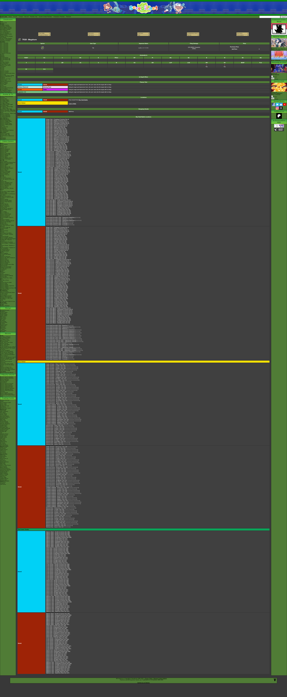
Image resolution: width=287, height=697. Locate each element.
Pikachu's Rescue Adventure (7, 378)
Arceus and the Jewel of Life (6, 352)
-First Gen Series (4, 445)
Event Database (4, 89)
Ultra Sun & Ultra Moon (5, 178)
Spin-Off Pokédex (4, 57)
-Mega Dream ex (4, 458)
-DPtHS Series (3, 441)
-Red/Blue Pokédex (4, 25)
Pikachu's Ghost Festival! (6, 384)
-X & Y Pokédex (4, 30)
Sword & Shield (3, 161)
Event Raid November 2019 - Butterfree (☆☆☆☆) (59, 325)
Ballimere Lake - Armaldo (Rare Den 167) (57, 608)
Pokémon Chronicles (5, 114)
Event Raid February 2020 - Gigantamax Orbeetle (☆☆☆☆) (62, 344)
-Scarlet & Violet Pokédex (6, 38)
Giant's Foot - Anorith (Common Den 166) (57, 580)
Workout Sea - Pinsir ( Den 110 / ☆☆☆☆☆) (58, 442)
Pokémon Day (3, 80)
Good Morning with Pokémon (7, 130)
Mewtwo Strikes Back (5, 338)
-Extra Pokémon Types (5, 402)
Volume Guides (3, 315)
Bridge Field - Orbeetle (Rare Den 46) (56, 145)
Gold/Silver (2, 272)
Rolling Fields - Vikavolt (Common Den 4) (57, 173)
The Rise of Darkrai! (5, 350)
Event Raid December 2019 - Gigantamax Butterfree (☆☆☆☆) (63, 331)
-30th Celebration (4, 411)
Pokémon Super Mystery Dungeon (6, 202)
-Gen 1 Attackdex (4, 43)
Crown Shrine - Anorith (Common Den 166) (57, 564)
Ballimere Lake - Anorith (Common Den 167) (58, 666)
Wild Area (71, 111)
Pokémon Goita (3, 303)
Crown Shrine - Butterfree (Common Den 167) (58, 646)
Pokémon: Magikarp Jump (6, 182)
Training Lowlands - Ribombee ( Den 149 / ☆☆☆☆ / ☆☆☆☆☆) (63, 421)
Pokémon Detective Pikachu (6, 372)
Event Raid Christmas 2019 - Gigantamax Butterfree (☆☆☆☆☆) (63, 335)
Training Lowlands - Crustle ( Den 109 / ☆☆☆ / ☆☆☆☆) (61, 406)
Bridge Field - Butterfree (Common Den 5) (57, 138)
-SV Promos (3, 448)
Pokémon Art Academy (5, 196)
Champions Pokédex (59, 16)
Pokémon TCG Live (4, 174)
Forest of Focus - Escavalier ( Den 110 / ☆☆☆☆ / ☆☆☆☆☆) (63, 400)
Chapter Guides (3, 314)
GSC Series (3, 319)
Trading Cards (8, 398)
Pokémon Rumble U (5, 216)
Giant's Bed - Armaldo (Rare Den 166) (56, 628)
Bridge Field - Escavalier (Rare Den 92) (56, 132)
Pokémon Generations (5, 120)
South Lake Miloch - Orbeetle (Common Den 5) (59, 206)
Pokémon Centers (4, 72)
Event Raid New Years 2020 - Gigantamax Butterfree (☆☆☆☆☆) (64, 338)
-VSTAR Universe (4, 478)
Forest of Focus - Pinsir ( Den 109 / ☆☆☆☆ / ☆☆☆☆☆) (61, 390)
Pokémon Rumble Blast (5, 221)
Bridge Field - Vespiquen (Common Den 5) (57, 141)
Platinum (2, 232)
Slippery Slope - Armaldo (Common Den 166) (58, 536)
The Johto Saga (4, 102)
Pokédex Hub (33, 16)
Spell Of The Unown (5, 340)
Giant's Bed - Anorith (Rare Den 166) (56, 626)
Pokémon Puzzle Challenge (6, 275)
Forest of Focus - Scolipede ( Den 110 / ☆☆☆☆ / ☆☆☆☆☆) (62, 397)
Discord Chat (3, 86)
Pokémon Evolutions (5, 122)
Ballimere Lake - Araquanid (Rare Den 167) (57, 606)
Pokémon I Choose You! (5, 367)
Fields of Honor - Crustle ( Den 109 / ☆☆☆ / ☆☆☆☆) (60, 365)
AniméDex (2, 97)
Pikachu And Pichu (4, 379)
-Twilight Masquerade (5, 428)
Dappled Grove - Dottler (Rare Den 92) (56, 159)
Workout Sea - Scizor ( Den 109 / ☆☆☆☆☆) (58, 434)
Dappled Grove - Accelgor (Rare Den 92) (57, 273)
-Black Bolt (2, 419)
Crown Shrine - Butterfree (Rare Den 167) (57, 575)
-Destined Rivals (4, 421)
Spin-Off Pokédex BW (5, 59)
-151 (1, 432)
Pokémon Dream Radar (5, 214)
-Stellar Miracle (3, 472)
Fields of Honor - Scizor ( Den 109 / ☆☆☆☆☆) (59, 372)
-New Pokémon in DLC (5, 91)
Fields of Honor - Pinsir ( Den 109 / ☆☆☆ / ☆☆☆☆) (60, 364)
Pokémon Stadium (4, 286)
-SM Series (2, 438)
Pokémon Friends (4, 151)
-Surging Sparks (4, 424)
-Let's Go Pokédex (4, 33)
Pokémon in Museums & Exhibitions (6, 77)
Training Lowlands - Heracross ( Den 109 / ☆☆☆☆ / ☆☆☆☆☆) (63, 493)
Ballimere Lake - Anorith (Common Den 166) (58, 596)
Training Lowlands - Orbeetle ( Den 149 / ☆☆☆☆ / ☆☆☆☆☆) (63, 418)
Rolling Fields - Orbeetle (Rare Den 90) (56, 185)
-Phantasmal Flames (5, 417)
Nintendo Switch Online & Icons (7, 301)
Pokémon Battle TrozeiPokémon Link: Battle (7, 194)
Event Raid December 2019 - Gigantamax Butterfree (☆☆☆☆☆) (63, 332)
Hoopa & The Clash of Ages (6, 363)
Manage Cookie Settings (160, 678)
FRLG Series (3, 321)
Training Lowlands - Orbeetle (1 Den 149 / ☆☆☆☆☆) (60, 423)
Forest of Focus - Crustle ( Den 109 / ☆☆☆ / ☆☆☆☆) (61, 386)
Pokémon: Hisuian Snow (6, 123)
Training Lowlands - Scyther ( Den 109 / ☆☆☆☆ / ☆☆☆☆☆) (63, 407)
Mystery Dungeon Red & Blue (7, 264)
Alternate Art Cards (4, 405)
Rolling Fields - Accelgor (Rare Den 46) (56, 289)
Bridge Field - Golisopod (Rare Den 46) (56, 147)
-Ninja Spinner (3, 456)
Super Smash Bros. (4, 289)
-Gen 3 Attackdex (4, 45)
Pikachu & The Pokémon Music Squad (7, 395)
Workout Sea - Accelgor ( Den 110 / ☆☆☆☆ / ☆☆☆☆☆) (61, 439)
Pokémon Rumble (4, 236)
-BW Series (2, 440)
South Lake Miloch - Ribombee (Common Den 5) (59, 204)
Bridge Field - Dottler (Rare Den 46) (55, 143)
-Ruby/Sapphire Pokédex (6, 27)
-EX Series (2, 442)
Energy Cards (3, 404)
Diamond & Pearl (4, 230)
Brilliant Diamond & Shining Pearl (7, 162)
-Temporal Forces (4, 429)
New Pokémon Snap (5, 172)
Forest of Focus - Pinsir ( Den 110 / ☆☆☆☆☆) (59, 402)
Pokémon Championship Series (7, 73)
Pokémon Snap (3, 283)
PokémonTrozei (3, 265)
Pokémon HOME (4, 164)
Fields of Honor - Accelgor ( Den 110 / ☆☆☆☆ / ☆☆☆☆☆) (62, 378)
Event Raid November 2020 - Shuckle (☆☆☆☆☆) (59, 222)
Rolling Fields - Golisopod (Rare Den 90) (57, 188)
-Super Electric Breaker (5, 469)
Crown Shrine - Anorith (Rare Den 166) (56, 638)
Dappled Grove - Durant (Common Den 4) (57, 158)
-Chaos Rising (3, 413)
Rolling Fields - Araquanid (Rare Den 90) (57, 186)
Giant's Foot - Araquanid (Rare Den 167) (57, 589)
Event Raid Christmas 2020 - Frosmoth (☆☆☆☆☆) (60, 224)
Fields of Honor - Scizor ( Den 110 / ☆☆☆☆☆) (59, 383)
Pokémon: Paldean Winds (6, 124)
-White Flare (3, 420)
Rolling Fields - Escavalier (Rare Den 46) (57, 181)
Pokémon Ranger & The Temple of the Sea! (7, 348)
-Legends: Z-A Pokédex (5, 39)
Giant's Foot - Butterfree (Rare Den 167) (57, 591)
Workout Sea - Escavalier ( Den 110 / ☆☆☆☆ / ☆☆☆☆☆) (62, 441)
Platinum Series (3, 324)
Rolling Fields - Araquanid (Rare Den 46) (57, 178)
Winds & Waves (4, 144)
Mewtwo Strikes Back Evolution (7, 369)
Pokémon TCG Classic (5, 408)
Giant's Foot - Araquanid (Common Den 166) (58, 585)
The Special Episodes (5, 115)
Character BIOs (3, 312)
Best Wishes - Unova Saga (6, 106)
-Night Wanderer (4, 473)
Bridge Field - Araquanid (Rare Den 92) (56, 130)
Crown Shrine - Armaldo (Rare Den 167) (57, 576)
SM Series (2, 331)
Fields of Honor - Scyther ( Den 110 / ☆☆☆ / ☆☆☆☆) (61, 374)
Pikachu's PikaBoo (4, 380)
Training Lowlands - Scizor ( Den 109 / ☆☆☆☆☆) (59, 413)
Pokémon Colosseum (5, 256)
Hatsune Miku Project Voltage (7, 75)
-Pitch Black (3, 412)
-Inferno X (2, 459)
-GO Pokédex (3, 37)
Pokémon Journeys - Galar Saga (7, 110)
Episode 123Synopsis (275, 75)
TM (93, 48)
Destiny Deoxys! (4, 345)
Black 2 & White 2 (4, 212)
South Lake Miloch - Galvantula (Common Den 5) (59, 201)
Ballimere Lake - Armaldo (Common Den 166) (58, 600)
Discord (26, 16)
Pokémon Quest (4, 187)
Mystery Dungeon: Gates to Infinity (6, 218)
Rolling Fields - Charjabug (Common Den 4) (58, 167)
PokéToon (2, 125)
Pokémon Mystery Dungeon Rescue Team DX (6, 169)
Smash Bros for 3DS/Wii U (6, 208)
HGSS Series (3, 325)
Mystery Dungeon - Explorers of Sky (7, 244)
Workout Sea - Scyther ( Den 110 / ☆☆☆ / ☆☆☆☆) (60, 435)
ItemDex (2, 54)
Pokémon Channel (4, 260)
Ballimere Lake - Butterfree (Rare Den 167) (57, 607)
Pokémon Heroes (4, 343)
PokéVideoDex (3, 129)
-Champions (3, 66)
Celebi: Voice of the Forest (6, 342)
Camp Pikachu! (3, 381)
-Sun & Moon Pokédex (5, 31)
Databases (8, 20)
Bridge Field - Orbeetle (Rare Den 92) (56, 128)
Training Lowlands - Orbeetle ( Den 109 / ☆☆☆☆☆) (60, 412)
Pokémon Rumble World (5, 200)
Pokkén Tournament (4, 206)
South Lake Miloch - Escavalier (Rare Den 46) (58, 213)
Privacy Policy (149, 678)
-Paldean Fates (3, 430)
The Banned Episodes (5, 116)
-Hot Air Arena (3, 466)
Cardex (1, 61)
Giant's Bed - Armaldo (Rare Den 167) (56, 560)
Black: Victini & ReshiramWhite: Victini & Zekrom (7, 355)
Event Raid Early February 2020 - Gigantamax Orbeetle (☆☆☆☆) (64, 340)
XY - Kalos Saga (4, 107)
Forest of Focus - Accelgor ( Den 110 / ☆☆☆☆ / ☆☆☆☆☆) (62, 399)
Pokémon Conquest (4, 219)
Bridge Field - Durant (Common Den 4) (56, 126)
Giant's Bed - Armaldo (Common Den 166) (57, 552)
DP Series (2, 323)
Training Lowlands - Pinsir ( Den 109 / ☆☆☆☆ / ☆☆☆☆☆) (62, 410)
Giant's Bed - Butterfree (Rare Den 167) (57, 559)
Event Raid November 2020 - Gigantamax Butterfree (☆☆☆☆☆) (63, 220)
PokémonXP (3, 74)
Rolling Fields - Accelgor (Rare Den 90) (56, 297)
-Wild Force (2, 476)
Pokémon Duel (3, 207)
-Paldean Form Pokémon (6, 92)
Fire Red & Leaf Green (5, 254)
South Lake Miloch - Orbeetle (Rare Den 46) (58, 209)
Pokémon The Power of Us (6, 368)
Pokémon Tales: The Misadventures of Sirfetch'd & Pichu (7, 135)
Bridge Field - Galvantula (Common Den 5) (57, 136)
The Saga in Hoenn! (4, 103)
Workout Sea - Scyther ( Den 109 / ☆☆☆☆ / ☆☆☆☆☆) (61, 428)
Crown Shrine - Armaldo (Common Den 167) (58, 647)
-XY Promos (3, 451)
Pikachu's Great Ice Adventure (7, 388)
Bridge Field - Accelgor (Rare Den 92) (56, 240)
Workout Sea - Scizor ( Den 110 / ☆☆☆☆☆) (58, 444)
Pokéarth (68, 16)
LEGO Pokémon (4, 82)
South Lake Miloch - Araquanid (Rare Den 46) (58, 210)
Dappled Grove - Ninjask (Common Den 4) (57, 153)
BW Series (2, 327)
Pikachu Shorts (8, 375)
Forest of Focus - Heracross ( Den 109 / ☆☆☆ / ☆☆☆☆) (62, 467)
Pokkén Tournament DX (5, 184)
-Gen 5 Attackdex (4, 47)
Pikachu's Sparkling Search (6, 389)
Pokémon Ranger (4, 263)
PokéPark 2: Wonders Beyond (7, 220)
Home (10, 16)
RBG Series (3, 316)
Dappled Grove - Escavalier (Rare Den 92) (57, 165)
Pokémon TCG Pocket (5, 159)
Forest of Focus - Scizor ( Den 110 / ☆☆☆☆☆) (59, 403)
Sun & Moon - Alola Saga (6, 108)
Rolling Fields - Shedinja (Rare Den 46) (56, 182)
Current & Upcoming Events (6, 87)
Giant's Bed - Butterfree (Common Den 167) (58, 634)
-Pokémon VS (3, 479)
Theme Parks (3, 84)
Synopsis (275, 96)
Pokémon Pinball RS (5, 262)
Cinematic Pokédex (4, 62)
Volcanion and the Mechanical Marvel (7, 365)
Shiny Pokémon (3, 117)
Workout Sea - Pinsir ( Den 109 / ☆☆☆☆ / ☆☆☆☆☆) (61, 431)
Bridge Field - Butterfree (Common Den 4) (57, 122)
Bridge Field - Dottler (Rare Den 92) (55, 127)
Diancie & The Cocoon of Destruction (6, 362)
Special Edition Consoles (6, 295)
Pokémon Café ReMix (5, 153)
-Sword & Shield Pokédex (6, 34)
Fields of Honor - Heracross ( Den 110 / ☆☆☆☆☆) (60, 464)
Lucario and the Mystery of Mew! (8, 346)
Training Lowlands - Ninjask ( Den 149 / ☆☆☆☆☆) (60, 422)
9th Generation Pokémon (6, 90)
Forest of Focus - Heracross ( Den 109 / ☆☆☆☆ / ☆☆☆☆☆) (63, 473)
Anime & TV (8, 94)
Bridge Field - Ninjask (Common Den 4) (56, 120)
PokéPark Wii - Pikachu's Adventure (6, 240)
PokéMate (2, 270)
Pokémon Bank (3, 192)
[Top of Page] (275, 680)
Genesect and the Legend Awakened (6, 360)
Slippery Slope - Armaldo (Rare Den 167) (57, 544)
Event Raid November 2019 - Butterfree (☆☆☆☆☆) (60, 328)
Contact (21, 16)
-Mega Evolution (4, 418)
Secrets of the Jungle (5, 370)
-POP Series (3, 452)
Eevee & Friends (4, 392)
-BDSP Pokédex (4, 35)
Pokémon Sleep (3, 156)
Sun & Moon (3, 177)
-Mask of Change (4, 474)
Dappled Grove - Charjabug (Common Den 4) (58, 151)
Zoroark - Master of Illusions (6, 353)
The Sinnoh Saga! (4, 105)
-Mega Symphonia (4, 461)
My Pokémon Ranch (5, 249)
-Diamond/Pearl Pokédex (6, 28)
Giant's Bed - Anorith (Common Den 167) (57, 630)
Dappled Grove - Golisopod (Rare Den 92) (57, 163)
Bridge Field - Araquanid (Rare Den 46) (56, 146)
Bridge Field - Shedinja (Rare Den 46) (56, 150)
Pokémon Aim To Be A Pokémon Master (7, 112)
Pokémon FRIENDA (5, 305)
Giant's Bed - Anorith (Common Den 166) (57, 548)
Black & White (3, 211)
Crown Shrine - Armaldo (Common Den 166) (58, 568)
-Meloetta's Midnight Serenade (7, 358)
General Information (4, 310)
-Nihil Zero (2, 457)
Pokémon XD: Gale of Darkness (7, 257)
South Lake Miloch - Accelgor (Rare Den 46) (58, 321)
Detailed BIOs (3, 313)
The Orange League (4, 101)
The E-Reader (3, 268)
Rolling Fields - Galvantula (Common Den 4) (58, 171)
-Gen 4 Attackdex (4, 46)
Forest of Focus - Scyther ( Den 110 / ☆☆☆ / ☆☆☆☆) (61, 394)
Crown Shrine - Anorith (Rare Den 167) (56, 571)
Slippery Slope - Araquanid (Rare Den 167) (57, 541)
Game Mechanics (4, 63)
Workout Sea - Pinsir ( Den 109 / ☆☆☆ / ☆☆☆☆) (59, 425)
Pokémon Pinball (4, 284)
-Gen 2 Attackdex (4, 44)
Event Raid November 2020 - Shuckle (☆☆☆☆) (59, 219)
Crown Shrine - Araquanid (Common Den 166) (58, 569)
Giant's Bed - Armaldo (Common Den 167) (57, 635)
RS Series (2, 320)
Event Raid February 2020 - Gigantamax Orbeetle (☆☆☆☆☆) (63, 347)
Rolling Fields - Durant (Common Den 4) (57, 174)
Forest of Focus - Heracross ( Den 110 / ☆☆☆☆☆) (60, 484)
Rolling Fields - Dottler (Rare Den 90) (56, 184)
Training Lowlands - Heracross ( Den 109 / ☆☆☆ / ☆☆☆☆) (62, 487)
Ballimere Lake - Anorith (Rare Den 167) (57, 603)
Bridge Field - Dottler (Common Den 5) (56, 135)
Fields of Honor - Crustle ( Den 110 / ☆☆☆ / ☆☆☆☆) (60, 375)
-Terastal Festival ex (5, 468)
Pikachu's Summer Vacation (6, 377)
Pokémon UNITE (4, 155)
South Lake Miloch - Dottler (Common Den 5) (58, 200)
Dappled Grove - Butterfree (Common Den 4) (58, 154)
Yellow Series (3, 318)
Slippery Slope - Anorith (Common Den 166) (58, 532)
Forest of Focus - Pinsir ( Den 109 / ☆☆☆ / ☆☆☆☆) (60, 384)
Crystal (1, 273)
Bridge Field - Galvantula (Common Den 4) (57, 123)
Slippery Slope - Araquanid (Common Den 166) (58, 537)
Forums (15, 16)
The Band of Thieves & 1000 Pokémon (6, 198)
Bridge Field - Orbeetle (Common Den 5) (57, 142)
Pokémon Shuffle (4, 199)
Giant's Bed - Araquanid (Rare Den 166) (57, 627)
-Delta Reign (3, 410)
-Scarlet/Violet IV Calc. (5, 64)
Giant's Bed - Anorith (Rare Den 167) (56, 554)
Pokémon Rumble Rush (5, 183)
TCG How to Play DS (5, 227)
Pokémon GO (3, 152)
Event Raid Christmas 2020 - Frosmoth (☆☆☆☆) (59, 223)
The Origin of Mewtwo (5, 336)
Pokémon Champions (5, 149)
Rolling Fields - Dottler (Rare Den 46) (56, 175)
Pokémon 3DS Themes (5, 297)
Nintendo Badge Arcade (5, 209)
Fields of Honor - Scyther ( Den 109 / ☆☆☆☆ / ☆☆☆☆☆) (62, 367)
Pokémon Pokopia (4, 150)
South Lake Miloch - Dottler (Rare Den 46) (57, 208)
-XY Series (2, 439)
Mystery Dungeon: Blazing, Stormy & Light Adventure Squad (7, 238)
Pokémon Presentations (5, 81)
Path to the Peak (4, 126)
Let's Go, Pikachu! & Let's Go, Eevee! (7, 180)
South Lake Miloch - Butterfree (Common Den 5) (59, 202)
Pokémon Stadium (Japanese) (7, 285)
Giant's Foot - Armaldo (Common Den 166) (57, 584)
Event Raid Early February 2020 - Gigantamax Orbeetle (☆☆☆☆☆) (64, 341)
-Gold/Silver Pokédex (5, 26)
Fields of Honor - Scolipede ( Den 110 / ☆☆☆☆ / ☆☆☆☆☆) (62, 377)
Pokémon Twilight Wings (6, 121)
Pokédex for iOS (4, 228)
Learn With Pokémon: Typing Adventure (7, 226)
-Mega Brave (3, 460)
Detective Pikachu (4, 186)
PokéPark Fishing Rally (5, 267)
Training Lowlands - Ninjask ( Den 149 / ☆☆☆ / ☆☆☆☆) (61, 416)
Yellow (1, 281)
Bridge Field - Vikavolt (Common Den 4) (57, 124)
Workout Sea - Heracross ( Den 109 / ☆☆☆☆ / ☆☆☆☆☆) (62, 513)
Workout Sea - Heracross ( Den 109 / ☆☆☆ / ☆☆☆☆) (61, 508)
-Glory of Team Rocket (5, 465)
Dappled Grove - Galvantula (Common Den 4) (58, 155)
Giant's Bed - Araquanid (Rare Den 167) (57, 557)
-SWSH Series (3, 437)
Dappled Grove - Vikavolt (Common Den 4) (58, 157)
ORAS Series (3, 330)
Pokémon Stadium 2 (5, 274)
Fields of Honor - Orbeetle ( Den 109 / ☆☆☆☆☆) (59, 371)
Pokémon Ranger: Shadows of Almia (7, 246)
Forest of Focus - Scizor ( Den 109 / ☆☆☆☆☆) (59, 393)
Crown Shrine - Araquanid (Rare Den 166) (57, 639)
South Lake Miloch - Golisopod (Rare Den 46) (58, 212)
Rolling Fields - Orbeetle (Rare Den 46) (56, 177)
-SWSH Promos (4, 449)
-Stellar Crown (3, 426)
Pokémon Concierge (5, 133)
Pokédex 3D (3, 223)
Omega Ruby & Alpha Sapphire (7, 191)
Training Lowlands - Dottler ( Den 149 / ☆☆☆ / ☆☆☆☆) (61, 415)
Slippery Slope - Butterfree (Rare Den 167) (57, 542)
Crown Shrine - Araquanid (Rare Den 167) (57, 573)
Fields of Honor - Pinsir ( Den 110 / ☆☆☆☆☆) (58, 381)
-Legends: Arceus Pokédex (6, 36)
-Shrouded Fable (4, 427)
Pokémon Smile (3, 170)
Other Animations (4, 131)
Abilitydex (2, 56)
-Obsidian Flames (4, 433)
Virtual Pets (2, 299)
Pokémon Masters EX (5, 154)
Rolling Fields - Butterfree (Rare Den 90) (57, 190)
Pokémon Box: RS (4, 261)
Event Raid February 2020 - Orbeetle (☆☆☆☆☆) (59, 346)
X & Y (1, 190)
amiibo (1, 300)
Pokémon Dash (3, 258)
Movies (8, 333)
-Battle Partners (3, 467)
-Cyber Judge (3, 477)
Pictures (276, 79)
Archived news (3, 22)
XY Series (2, 329)
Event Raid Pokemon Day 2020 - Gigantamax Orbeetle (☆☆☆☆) (64, 349)
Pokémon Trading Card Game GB (8, 288)
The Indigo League (4, 100)
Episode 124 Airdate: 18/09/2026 (276, 93)
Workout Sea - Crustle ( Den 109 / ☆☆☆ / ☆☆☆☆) (60, 426)
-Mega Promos (3, 447)
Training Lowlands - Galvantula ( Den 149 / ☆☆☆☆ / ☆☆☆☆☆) (63, 419)
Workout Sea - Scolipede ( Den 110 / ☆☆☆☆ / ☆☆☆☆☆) (62, 438)
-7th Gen (2, 69)
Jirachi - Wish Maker (5, 344)
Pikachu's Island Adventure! (6, 385)
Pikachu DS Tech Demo (5, 266)
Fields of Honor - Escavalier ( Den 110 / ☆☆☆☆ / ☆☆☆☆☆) (62, 380)
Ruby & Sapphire (4, 253)
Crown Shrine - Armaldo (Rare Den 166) (57, 640)
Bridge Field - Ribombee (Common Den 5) (57, 139)
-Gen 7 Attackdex (4, 49)
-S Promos (2, 483)
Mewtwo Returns (4, 341)
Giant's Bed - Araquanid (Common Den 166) (58, 553)
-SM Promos (3, 450)
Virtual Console (3, 294)
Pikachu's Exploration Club (6, 387)
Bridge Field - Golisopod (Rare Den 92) (56, 131)
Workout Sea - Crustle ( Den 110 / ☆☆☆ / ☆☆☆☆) (60, 437)
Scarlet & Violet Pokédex (45, 16)
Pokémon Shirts (4, 83)
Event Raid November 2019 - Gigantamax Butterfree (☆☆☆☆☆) (63, 330)
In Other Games (4, 293)
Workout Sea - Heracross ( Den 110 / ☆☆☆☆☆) (59, 525)
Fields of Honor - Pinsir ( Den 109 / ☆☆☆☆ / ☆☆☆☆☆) (61, 370)
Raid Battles (3, 407)
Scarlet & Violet (3, 146)
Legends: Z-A (3, 147)
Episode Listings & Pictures (6, 96)
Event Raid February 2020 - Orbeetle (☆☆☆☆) (59, 343)
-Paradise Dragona (4, 470)
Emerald (2, 255)
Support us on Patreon (143, 682)
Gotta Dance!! (3, 382)
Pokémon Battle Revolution (6, 242)
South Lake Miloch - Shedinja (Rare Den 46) (58, 214)
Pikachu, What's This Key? (6, 393)
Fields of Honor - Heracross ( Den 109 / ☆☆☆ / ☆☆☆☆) (61, 446)
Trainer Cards (3, 403)
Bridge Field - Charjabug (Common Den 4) (57, 119)
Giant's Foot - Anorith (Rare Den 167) (56, 587)
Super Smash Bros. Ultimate (6, 188)
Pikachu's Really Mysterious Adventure (6, 391)
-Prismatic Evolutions (5, 423)
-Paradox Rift (3, 431)
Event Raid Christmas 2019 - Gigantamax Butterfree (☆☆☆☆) (63, 334)
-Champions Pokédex (5, 40)
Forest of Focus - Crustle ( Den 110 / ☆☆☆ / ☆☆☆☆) (61, 396)
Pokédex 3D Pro (4, 224)
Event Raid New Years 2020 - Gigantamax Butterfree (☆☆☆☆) (63, 337)
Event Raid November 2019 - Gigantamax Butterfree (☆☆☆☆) (63, 327)
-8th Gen (2, 68)
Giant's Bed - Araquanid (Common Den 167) (58, 632)
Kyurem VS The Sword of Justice (8, 357)
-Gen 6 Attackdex (4, 48)
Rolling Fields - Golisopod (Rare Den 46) (57, 180)
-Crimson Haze (3, 475)
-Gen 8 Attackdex (4, 50)
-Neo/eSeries (3, 444)
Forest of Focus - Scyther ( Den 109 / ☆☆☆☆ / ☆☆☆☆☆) (62, 387)
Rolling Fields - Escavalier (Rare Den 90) (57, 189)
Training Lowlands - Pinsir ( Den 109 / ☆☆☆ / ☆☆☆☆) (61, 405)
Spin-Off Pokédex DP (5, 58)
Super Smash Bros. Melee (6, 277)
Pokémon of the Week (5, 65)
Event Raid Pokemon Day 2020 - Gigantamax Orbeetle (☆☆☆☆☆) (64, 350)
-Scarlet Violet (3, 436)
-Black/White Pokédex (5, 29)
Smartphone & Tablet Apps (6, 298)
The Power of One (4, 339)
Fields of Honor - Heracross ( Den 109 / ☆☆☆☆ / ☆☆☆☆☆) (63, 452)
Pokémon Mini (3, 276)
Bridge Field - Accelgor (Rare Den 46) (56, 257)
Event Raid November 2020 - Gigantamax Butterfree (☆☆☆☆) (63, 217)
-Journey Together (4, 422)
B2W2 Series (3, 328)
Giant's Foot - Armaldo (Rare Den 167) (56, 592)
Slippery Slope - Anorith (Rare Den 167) (56, 538)
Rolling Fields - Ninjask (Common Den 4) (57, 169)
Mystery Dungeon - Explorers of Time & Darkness (7, 248)
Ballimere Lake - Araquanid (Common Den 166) (59, 602)
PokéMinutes (3, 128)
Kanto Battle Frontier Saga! (6, 104)
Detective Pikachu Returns (6, 158)
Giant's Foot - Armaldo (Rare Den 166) (56, 652)
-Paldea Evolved (4, 435)
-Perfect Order (3, 414)
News (1, 21)
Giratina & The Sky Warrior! (6, 351)
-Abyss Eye (2, 455)
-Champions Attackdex (5, 53)
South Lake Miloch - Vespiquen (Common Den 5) (59, 205)
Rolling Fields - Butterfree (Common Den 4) (58, 170)
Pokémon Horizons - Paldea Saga (8, 113)
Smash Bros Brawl (4, 251)
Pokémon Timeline (4, 71)
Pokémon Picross (4, 204)
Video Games (8, 141)
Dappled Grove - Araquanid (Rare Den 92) (57, 162)
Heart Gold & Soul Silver (5, 233)
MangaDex (2, 311)
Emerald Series (3, 322)
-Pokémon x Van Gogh (5, 78)
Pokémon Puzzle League (6, 282)
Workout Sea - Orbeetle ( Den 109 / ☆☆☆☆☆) (59, 432)
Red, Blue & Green (4, 280)
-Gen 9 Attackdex (4, 52)
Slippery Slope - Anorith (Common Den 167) (58, 617)
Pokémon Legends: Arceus (6, 163)
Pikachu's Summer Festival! (6, 383)
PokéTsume (3, 139)
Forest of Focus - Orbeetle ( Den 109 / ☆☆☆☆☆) (59, 391)
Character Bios (3, 98)
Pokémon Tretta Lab (5, 215)
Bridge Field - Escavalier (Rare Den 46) (56, 149)
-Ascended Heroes (4, 416)
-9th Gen (2, 67)
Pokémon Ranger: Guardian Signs (6, 235)
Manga (8, 308)
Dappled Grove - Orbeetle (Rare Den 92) (57, 161)
